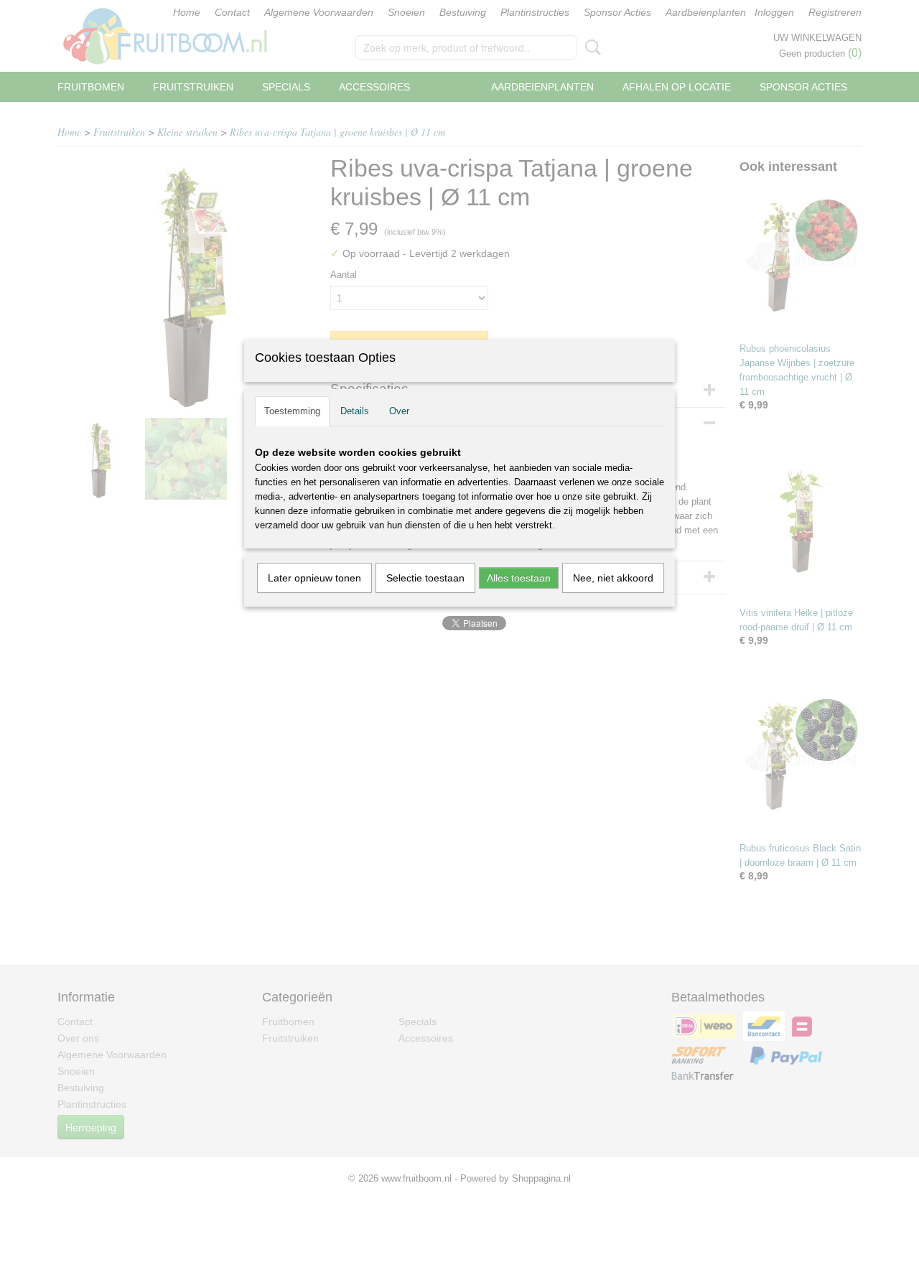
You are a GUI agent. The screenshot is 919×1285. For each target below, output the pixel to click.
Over (399, 411)
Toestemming (292, 411)
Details (354, 411)
